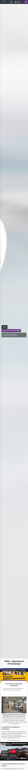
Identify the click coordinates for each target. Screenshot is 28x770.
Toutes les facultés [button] (11, 2)
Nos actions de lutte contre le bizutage (10, 335)
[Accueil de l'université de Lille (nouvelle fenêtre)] (18, 2)
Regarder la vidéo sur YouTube (14, 740)
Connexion (4, 1)
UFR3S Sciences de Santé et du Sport (10, 334)
